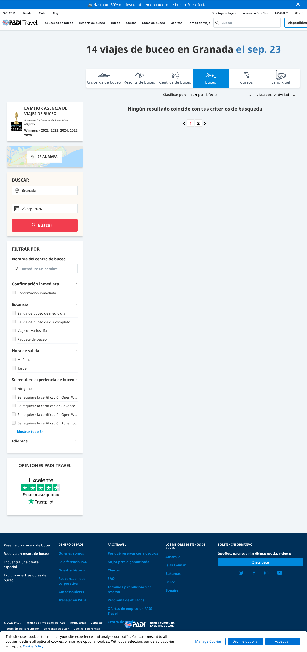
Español (280, 13)
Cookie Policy (33, 646)
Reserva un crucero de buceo (27, 545)
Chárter (114, 570)
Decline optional (245, 641)
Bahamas (173, 573)
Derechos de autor (56, 629)
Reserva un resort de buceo (26, 553)
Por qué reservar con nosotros (133, 553)
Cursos (131, 23)
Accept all (282, 641)
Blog (55, 13)
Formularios (78, 623)
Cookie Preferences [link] (87, 629)
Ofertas (176, 23)
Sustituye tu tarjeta (224, 13)
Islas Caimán (175, 565)
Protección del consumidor (21, 629)
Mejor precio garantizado (128, 561)
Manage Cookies (208, 641)
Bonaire (171, 590)
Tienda (27, 13)
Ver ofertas (198, 4)
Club (42, 13)
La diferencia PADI (74, 561)
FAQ (111, 578)
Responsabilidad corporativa (72, 581)
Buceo (115, 23)
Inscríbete (260, 562)
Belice (170, 582)
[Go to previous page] (184, 123)
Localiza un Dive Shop (255, 13)
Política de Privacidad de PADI (45, 623)
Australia (172, 556)
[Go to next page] (204, 123)
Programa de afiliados (126, 600)
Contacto (97, 623)
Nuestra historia (72, 570)
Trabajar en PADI (72, 600)
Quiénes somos (71, 553)
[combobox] (247, 23)
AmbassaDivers (71, 591)
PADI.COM (8, 13)
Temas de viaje (199, 23)
